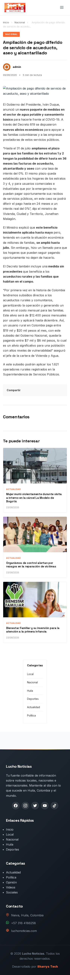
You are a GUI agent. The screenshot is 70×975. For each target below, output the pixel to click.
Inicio (6, 22)
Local (30, 674)
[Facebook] (15, 805)
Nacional (20, 22)
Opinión (11, 882)
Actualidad (33, 707)
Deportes (33, 698)
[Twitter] (35, 805)
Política (31, 715)
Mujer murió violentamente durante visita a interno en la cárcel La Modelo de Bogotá (34, 497)
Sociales (12, 892)
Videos (10, 887)
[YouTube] (45, 805)
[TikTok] (54, 805)
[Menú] (62, 8)
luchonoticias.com (24, 931)
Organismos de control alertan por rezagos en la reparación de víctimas (31, 564)
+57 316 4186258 (23, 923)
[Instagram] (25, 805)
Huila (30, 690)
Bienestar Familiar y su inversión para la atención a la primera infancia (33, 629)
